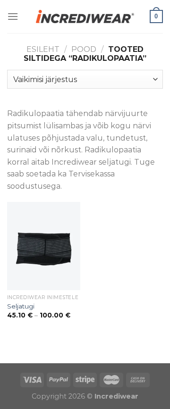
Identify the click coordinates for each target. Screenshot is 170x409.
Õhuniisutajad (98, 356)
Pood (83, 49)
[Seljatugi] (43, 246)
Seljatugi (20, 306)
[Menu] (12, 16)
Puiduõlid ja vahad (35, 356)
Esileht (43, 49)
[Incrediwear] (85, 16)
